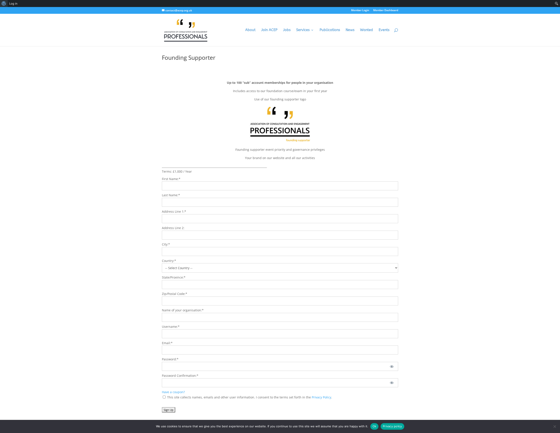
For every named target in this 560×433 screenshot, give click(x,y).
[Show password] (392, 366)
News (350, 30)
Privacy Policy (321, 397)
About (250, 30)
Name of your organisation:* (183, 310)
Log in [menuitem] (13, 3)
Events (384, 30)
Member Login (360, 10)
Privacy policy (392, 426)
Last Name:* (171, 195)
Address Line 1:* (174, 211)
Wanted (366, 30)
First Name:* (171, 179)
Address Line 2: (173, 228)
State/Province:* (174, 277)
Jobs (286, 30)
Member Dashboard (385, 10)
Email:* (167, 343)
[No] (554, 426)
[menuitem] (4, 3)
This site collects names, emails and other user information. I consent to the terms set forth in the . (249, 397)
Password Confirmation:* (180, 375)
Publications (330, 30)
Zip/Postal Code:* (174, 294)
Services (303, 30)
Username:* (171, 326)
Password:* (170, 359)
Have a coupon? (173, 392)
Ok (374, 426)
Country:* (169, 261)
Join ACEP (269, 30)
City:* (166, 244)
